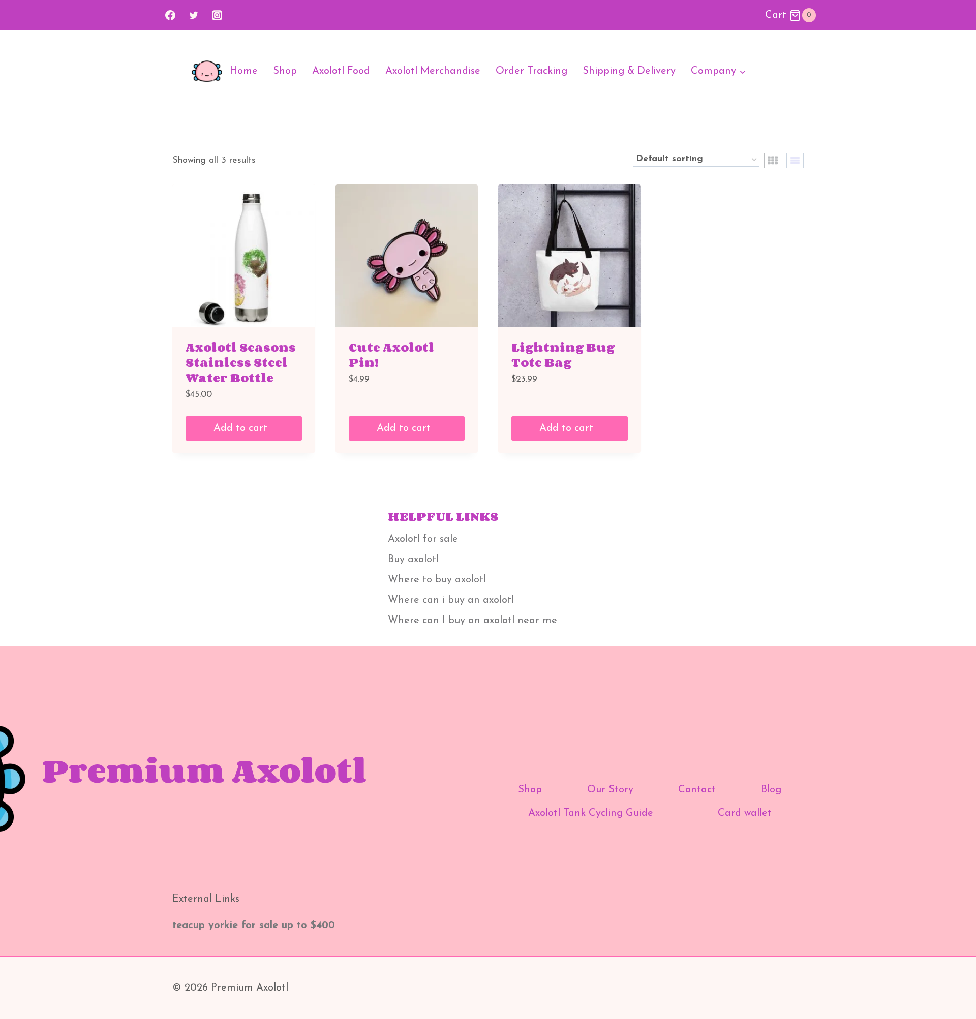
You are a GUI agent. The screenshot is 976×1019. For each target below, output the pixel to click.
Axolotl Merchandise (432, 71)
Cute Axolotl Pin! (391, 354)
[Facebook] (170, 15)
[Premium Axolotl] (207, 71)
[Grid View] (772, 160)
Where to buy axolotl (437, 580)
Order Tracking (531, 71)
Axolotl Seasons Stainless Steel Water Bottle (241, 362)
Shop (285, 71)
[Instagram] (217, 15)
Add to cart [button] (242, 428)
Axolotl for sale (423, 539)
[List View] (795, 160)
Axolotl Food (341, 71)
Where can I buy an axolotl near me (472, 620)
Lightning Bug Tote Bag (563, 354)
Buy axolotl (413, 559)
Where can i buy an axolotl (451, 600)
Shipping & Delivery (629, 71)
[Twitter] (194, 15)
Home (244, 71)
